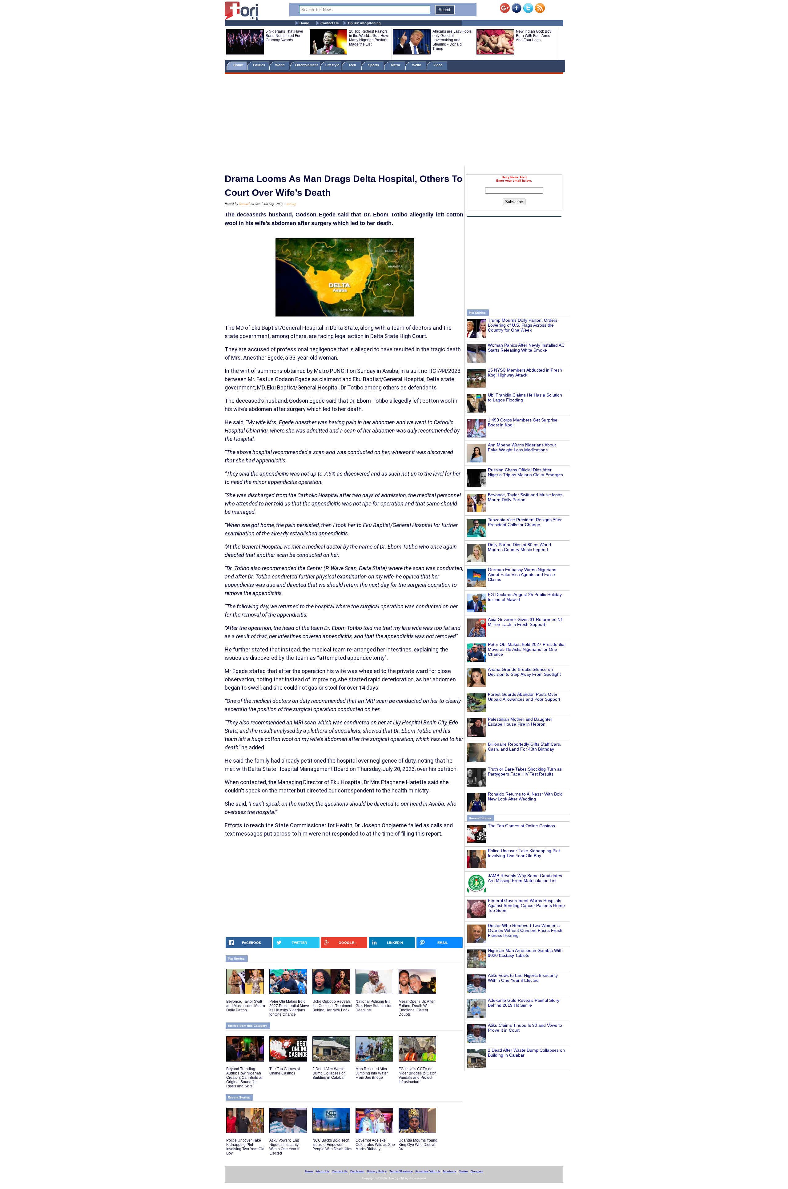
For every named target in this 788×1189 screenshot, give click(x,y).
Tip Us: (364, 23)
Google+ (477, 1171)
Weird (417, 65)
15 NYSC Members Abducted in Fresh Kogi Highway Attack (525, 372)
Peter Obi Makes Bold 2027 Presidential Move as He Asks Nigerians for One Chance (526, 649)
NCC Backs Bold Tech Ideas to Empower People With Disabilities (332, 1144)
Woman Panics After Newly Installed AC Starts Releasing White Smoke (526, 348)
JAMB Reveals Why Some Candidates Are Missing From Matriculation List (525, 878)
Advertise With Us (427, 1171)
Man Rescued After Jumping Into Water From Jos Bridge (372, 1073)
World (280, 65)
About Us (322, 1171)
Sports (374, 65)
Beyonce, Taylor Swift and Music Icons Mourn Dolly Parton (525, 497)
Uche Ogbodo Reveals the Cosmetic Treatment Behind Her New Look (332, 1005)
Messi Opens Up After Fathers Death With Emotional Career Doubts (417, 1008)
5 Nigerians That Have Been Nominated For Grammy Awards (284, 35)
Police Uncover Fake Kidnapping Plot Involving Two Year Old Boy (524, 853)
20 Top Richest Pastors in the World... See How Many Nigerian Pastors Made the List (368, 37)
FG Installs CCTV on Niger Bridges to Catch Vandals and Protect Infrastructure (417, 1075)
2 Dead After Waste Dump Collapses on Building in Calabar (329, 1073)
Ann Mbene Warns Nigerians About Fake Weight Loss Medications (522, 447)
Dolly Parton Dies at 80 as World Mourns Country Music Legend (519, 547)
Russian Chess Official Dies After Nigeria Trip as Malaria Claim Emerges (525, 472)
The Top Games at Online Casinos (521, 825)
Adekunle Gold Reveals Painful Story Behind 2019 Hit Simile (523, 1003)
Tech (353, 65)
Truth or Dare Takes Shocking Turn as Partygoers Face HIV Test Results (525, 771)
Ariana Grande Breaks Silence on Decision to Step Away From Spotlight (524, 672)
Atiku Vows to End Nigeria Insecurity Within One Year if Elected (523, 978)
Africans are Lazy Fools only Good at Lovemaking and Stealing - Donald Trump (452, 40)
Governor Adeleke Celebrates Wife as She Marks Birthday (375, 1144)
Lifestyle (332, 65)
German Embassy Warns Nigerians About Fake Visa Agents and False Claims (522, 574)
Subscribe (514, 202)
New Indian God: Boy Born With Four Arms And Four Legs (533, 35)
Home (304, 23)
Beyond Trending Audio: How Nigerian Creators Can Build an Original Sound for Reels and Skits (244, 1077)
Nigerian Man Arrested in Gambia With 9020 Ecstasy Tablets (525, 953)
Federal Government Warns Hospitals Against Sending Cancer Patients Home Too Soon (526, 905)
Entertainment (306, 65)
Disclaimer (357, 1171)
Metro (396, 65)
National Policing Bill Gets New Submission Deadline (374, 1005)
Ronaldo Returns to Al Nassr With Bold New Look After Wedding (525, 796)
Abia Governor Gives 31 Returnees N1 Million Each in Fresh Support (525, 622)
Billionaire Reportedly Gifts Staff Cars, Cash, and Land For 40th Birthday (524, 747)
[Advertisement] (394, 121)
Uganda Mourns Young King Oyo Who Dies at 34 (418, 1144)
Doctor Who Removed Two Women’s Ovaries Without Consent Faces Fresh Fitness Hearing (525, 930)
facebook (449, 1171)
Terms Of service (401, 1171)
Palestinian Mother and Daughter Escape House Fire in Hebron (520, 722)
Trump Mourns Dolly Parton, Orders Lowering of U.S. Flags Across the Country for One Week (522, 325)
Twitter (463, 1171)
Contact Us (329, 23)
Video (438, 65)
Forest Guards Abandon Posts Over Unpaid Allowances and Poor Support (524, 697)
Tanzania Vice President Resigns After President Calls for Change (525, 522)
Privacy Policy (377, 1171)
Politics (259, 65)
